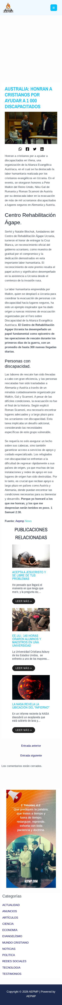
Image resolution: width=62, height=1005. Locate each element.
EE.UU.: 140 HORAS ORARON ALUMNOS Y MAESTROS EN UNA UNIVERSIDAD (26, 640)
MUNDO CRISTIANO (15, 942)
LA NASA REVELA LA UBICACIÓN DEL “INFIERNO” (30, 706)
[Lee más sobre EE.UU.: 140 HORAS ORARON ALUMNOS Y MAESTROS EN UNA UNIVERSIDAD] (31, 619)
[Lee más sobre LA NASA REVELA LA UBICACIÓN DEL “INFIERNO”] (31, 687)
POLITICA (8, 955)
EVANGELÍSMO (12, 936)
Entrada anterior (31, 745)
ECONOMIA (9, 930)
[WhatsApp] (20, 149)
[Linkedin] (42, 149)
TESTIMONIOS (11, 973)
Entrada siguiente (31, 755)
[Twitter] (34, 149)
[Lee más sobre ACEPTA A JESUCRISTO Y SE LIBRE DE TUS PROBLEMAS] (31, 555)
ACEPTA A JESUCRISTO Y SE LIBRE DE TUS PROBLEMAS (29, 575)
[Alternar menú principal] (53, 7)
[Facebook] (27, 149)
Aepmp (19, 521)
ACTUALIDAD (11, 905)
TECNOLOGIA (11, 967)
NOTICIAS (8, 948)
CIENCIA (8, 923)
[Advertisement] (31, 47)
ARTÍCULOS (10, 917)
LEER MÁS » (24, 601)
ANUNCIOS (9, 911)
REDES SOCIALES (14, 961)
